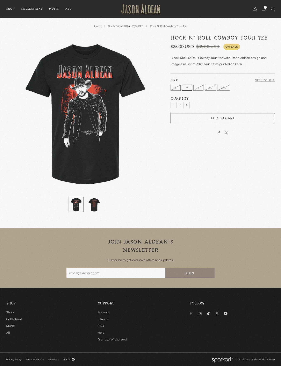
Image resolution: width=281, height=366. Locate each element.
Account (104, 312)
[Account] (255, 9)
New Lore (53, 359)
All (68, 9)
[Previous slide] (14, 114)
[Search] (273, 9)
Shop (10, 9)
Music (54, 9)
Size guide (265, 80)
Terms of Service (35, 359)
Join (190, 273)
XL (210, 87)
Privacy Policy (14, 359)
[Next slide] (156, 114)
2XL (223, 87)
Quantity (180, 98)
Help (101, 333)
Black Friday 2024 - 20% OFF (126, 26)
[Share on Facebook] (219, 132)
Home (98, 26)
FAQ (101, 326)
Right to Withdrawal (112, 339)
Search (103, 319)
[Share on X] (226, 132)
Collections (32, 9)
